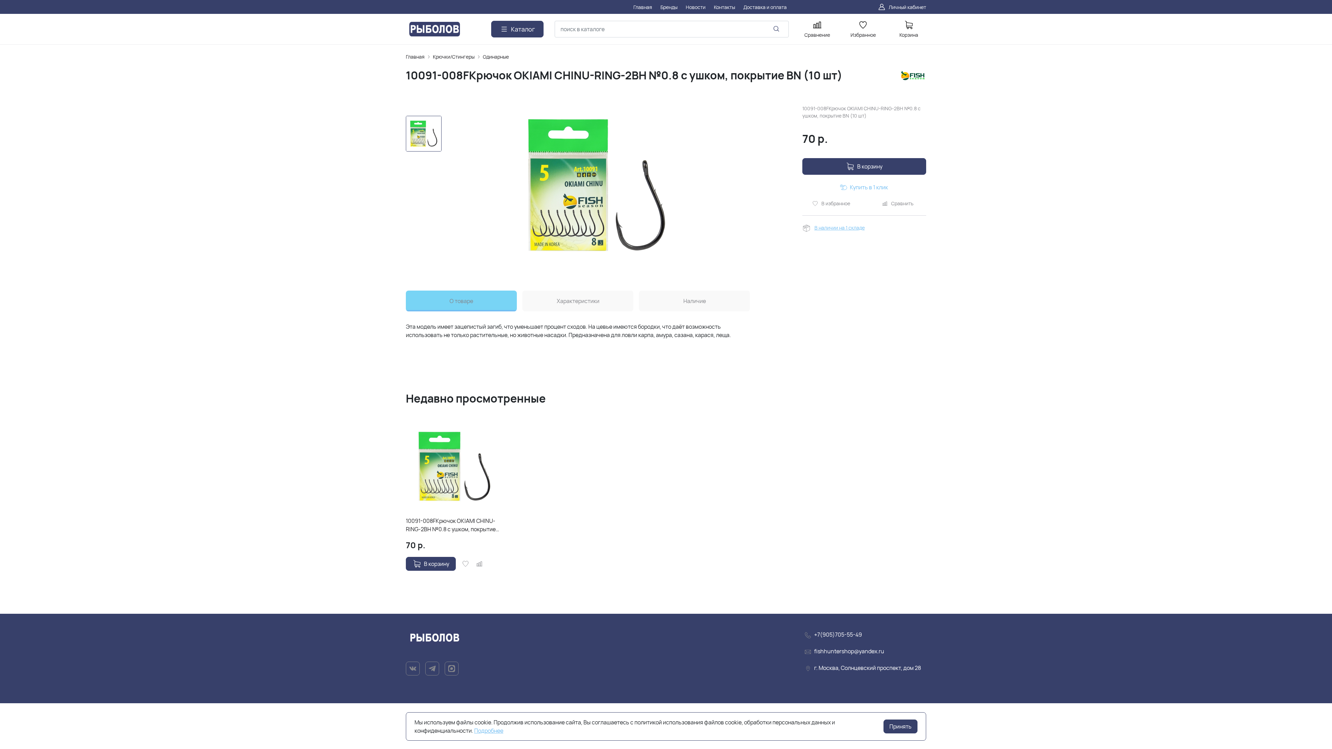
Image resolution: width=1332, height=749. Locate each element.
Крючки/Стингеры (454, 56)
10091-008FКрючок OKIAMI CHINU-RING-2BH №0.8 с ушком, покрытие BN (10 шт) (451, 525)
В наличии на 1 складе (839, 227)
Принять (900, 726)
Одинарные (496, 56)
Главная (415, 56)
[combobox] (672, 29)
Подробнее (488, 730)
